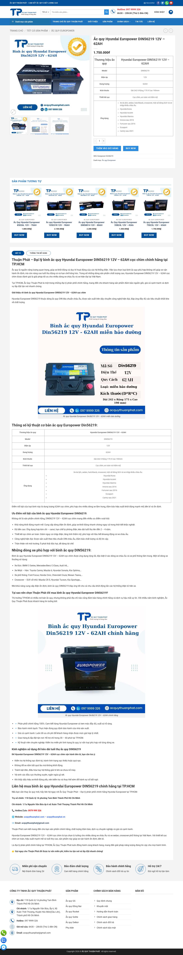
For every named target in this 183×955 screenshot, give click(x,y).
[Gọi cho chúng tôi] (167, 3)
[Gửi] (106, 12)
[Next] (84, 75)
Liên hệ (151, 22)
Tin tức (139, 22)
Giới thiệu (93, 22)
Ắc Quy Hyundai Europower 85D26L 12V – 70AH (27, 223)
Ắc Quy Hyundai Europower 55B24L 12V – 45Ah (124, 223)
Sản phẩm (107, 22)
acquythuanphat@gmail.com (35, 823)
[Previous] (14, 75)
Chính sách (123, 22)
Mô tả (18, 253)
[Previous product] (171, 31)
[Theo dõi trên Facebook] (158, 3)
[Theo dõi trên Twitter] (163, 3)
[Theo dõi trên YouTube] (171, 3)
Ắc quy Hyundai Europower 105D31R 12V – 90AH (59, 223)
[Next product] (165, 31)
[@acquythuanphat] (4, 947)
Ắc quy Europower (62, 30)
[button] (149, 3)
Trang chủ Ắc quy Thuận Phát (68, 22)
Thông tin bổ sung (38, 253)
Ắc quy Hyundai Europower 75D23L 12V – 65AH (156, 223)
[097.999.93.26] (4, 933)
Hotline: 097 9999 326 (129, 9)
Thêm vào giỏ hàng (107, 148)
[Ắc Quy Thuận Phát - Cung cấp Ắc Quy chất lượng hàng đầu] (23, 12)
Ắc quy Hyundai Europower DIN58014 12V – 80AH (91, 223)
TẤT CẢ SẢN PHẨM (37, 30)
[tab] (18, 253)
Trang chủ (16, 30)
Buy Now (131, 148)
